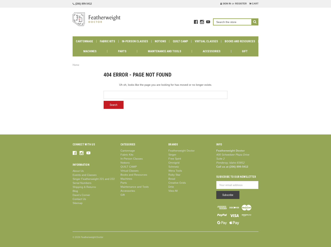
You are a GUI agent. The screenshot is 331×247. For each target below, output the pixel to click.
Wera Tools (175, 170)
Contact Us (79, 199)
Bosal (171, 178)
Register (241, 3)
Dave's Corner (81, 194)
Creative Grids (177, 182)
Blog (75, 190)
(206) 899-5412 (83, 3)
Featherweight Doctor (181, 150)
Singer (172, 154)
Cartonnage (84, 41)
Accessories (211, 51)
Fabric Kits (107, 41)
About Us (78, 170)
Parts (122, 51)
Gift (245, 51)
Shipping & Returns (84, 186)
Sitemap (78, 203)
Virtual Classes (206, 41)
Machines (90, 51)
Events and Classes (85, 174)
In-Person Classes (135, 41)
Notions (160, 41)
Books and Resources (240, 41)
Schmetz (173, 166)
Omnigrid (173, 162)
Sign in (226, 3)
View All (173, 190)
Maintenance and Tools (164, 51)
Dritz (171, 186)
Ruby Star (174, 174)
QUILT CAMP (180, 41)
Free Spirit (174, 158)
